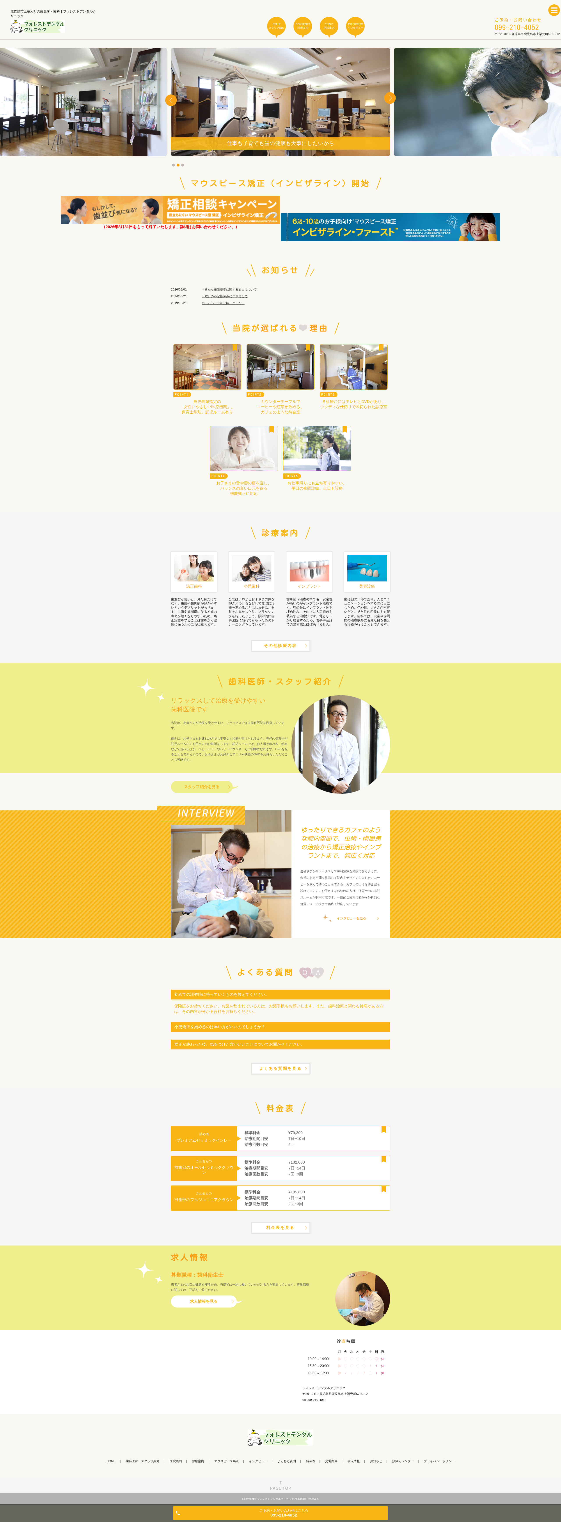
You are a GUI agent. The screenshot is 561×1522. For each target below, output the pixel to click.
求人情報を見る (204, 1301)
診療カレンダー (403, 1461)
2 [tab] (178, 165)
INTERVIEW (355, 26)
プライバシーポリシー (439, 1461)
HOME (111, 1461)
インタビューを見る (351, 918)
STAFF (276, 26)
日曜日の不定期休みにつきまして (225, 296)
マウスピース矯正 (226, 1461)
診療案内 (198, 1461)
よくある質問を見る (280, 1068)
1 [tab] (173, 165)
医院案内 (176, 1461)
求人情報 (354, 1461)
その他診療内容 (280, 645)
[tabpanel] (280, 102)
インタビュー (258, 1461)
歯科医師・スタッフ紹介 (143, 1461)
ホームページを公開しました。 (223, 303)
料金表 (310, 1461)
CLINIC (329, 26)
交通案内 (331, 1461)
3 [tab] (182, 165)
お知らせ (376, 1461)
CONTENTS (303, 26)
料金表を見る (280, 1227)
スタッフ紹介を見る (202, 787)
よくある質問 (286, 1461)
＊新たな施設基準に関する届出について (229, 289)
